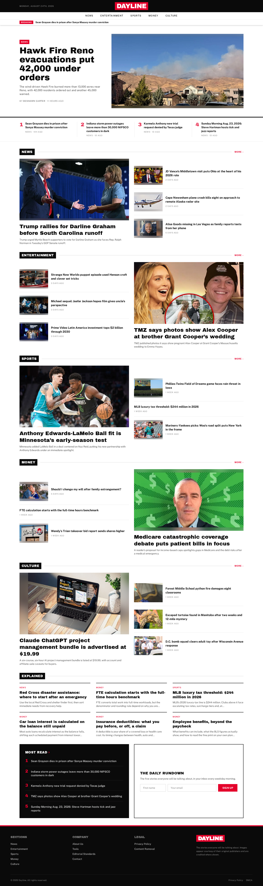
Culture (171, 15)
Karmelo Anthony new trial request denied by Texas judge (163, 125)
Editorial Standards (83, 854)
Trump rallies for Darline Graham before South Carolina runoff (68, 230)
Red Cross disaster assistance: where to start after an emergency (53, 695)
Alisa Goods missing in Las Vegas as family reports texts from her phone (203, 226)
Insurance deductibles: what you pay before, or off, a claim (127, 724)
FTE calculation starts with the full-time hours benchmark (59, 510)
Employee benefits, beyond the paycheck (202, 724)
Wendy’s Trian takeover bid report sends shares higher (88, 531)
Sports (135, 15)
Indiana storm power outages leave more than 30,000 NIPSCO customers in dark (107, 127)
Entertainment (111, 15)
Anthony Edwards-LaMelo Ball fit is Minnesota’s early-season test (70, 436)
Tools (75, 848)
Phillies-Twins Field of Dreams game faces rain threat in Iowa (202, 385)
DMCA (249, 880)
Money (153, 15)
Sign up (227, 787)
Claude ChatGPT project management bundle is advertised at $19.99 (73, 647)
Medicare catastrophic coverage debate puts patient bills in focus (182, 540)
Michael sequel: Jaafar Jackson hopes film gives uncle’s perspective (88, 303)
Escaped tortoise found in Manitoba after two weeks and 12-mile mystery (203, 617)
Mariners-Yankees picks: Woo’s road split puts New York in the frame (203, 427)
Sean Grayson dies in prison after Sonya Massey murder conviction (72, 22)
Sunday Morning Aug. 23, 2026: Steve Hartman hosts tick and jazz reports (221, 127)
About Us (77, 843)
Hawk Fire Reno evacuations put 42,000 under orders (57, 64)
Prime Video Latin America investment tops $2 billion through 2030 (87, 329)
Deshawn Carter (34, 101)
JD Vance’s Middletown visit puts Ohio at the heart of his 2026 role (203, 173)
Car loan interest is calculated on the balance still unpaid (52, 724)
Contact (77, 859)
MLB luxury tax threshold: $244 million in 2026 (166, 406)
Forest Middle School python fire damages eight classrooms (198, 590)
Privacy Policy (142, 843)
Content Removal (144, 848)
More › (239, 152)
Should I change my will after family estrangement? (86, 489)
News (89, 15)
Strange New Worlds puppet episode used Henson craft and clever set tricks (89, 276)
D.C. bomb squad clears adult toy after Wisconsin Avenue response (204, 643)
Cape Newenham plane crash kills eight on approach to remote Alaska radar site (202, 199)
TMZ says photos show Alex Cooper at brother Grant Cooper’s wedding (186, 333)
